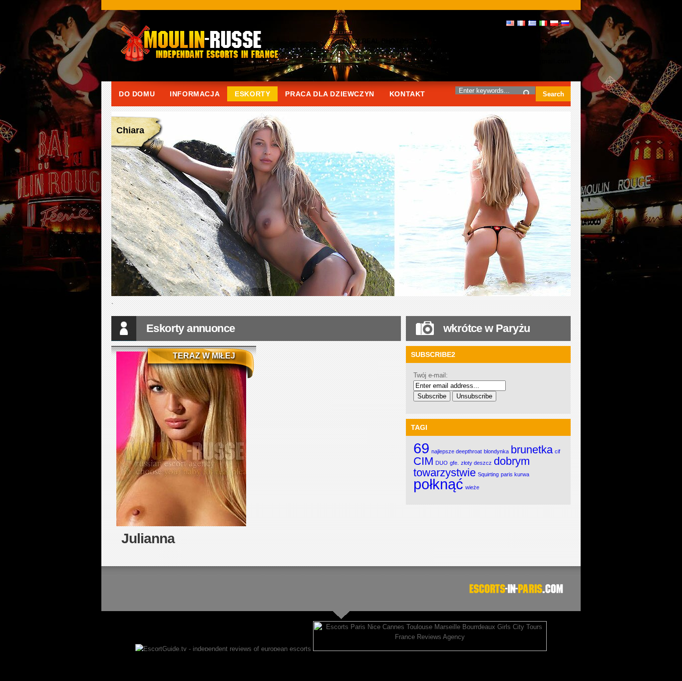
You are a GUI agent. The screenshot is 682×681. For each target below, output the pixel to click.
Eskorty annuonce (190, 328)
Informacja (195, 94)
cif (557, 451)
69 (421, 448)
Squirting (488, 474)
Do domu (137, 94)
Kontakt (407, 94)
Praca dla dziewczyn (329, 94)
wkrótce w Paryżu (486, 328)
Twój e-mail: (430, 375)
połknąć (438, 484)
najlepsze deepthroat (456, 451)
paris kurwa (515, 474)
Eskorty (252, 94)
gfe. (454, 463)
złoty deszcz (476, 463)
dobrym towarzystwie (471, 467)
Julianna (148, 538)
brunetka (532, 449)
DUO (441, 463)
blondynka (496, 451)
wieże (472, 487)
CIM (423, 461)
